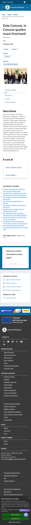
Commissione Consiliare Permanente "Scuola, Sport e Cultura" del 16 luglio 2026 (15, 222)
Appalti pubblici (8, 385)
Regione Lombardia (7, 2)
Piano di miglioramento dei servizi (13, 494)
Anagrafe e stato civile (10, 382)
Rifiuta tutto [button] (15, 518)
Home (3, 14)
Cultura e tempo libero (10, 393)
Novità (9, 14)
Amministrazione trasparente (12, 489)
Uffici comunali (8, 358)
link (7, 511)
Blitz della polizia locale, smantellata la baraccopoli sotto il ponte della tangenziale (15, 214)
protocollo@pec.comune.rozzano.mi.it (15, 459)
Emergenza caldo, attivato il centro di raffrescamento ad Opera (13, 210)
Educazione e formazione (11, 396)
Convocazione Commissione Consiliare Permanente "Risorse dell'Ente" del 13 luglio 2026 (15, 227)
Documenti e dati (8, 368)
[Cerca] (28, 7)
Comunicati (7, 431)
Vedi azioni (14, 49)
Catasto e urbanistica (10, 390)
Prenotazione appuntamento (12, 473)
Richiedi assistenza (9, 481)
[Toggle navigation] (3, 7)
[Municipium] (21, 341)
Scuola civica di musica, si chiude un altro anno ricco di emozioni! (14, 218)
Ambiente (6, 379)
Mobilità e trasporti (9, 409)
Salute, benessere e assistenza (12, 412)
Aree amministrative (9, 355)
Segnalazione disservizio (10, 476)
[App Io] (4, 344)
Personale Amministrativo (11, 366)
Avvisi (5, 433)
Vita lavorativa (8, 420)
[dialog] (15, 510)
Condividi (6, 49)
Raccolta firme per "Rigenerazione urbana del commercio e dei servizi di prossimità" (14, 194)
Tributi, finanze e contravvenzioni (13, 414)
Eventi (5, 441)
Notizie (15, 14)
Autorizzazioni (8, 387)
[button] (15, 522)
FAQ (5, 478)
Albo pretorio (7, 492)
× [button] (29, 498)
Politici (6, 363)
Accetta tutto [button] (15, 514)
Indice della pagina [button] (10, 90)
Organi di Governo (9, 352)
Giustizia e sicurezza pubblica (12, 404)
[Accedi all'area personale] (24, 2)
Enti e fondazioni (8, 360)
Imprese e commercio (10, 406)
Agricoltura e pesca (9, 377)
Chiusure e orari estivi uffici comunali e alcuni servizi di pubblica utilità (14, 190)
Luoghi (6, 444)
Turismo (6, 417)
